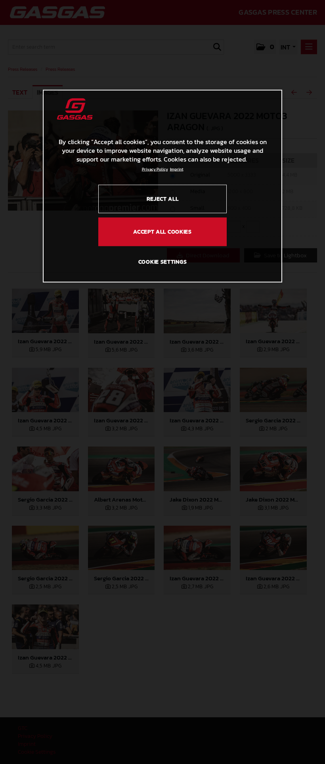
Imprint (177, 169)
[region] (162, 186)
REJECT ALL (163, 198)
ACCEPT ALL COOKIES (162, 231)
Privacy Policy (155, 169)
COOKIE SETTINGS (162, 262)
